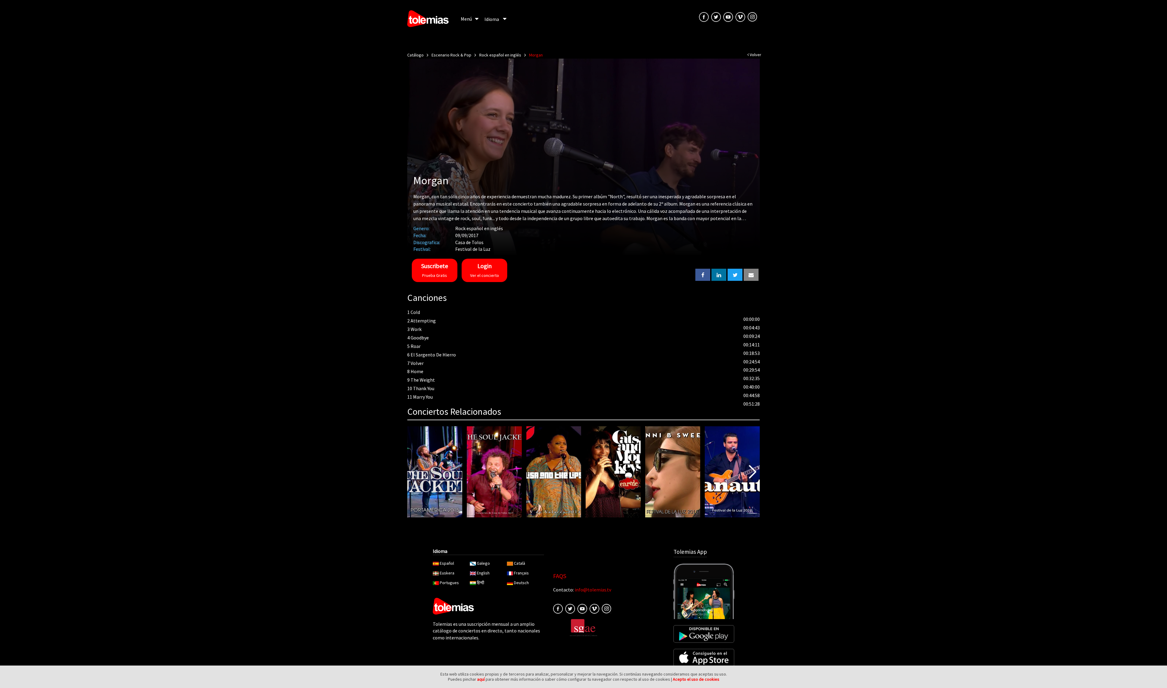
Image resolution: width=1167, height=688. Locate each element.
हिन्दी (480, 582)
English (483, 573)
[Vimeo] (740, 16)
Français (521, 573)
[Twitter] (570, 608)
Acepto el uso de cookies (696, 679)
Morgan (536, 55)
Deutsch (521, 582)
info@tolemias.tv (593, 590)
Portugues (449, 582)
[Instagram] (752, 16)
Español (447, 563)
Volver (755, 54)
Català (519, 563)
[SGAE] (583, 627)
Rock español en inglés (500, 55)
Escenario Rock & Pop (451, 55)
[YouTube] (728, 16)
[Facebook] (558, 608)
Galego (483, 563)
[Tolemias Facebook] (704, 16)
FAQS (559, 576)
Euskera (447, 573)
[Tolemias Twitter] (716, 16)
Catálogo (415, 55)
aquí (481, 679)
